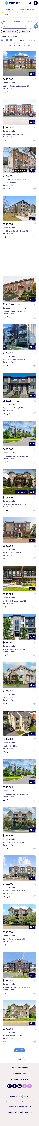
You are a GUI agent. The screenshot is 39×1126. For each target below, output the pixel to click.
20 (34, 170)
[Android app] (29, 1086)
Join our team (19, 1073)
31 (34, 1023)
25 (34, 733)
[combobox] (19, 21)
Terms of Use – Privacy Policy (19, 1106)
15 (34, 299)
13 (34, 685)
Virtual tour (19, 170)
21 (34, 492)
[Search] (30, 3)
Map (6, 40)
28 (34, 218)
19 (34, 540)
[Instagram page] (9, 1086)
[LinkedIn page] (19, 1086)
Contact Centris (19, 1079)
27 (34, 74)
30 (34, 347)
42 (34, 122)
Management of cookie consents (19, 1112)
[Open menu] (2, 3)
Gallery (2, 40)
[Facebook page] (14, 1086)
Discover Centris (19, 1067)
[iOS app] (24, 1086)
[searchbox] (18, 21)
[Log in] (36, 3)
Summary (11, 40)
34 (34, 589)
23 (34, 395)
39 (34, 830)
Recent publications (27, 40)
